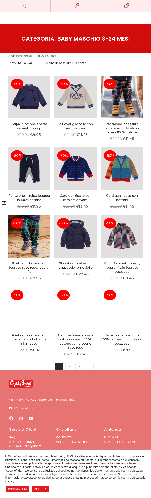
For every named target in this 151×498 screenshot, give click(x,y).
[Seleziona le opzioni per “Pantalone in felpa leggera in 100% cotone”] (29, 174)
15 (24, 63)
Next (90, 366)
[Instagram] (21, 418)
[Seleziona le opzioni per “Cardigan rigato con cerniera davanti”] (75, 174)
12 (19, 63)
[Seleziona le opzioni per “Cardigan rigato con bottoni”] (122, 174)
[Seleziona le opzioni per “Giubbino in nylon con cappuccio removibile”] (75, 242)
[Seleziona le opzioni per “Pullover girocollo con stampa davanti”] (75, 102)
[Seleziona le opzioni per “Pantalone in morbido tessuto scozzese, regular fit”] (29, 242)
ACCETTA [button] (40, 489)
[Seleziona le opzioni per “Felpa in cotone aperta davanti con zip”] (29, 102)
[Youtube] (31, 418)
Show (12, 63)
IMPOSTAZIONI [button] (17, 489)
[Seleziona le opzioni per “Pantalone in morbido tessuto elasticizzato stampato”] (29, 314)
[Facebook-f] (11, 418)
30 (30, 63)
